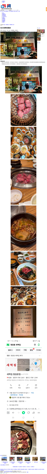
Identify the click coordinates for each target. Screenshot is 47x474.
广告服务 (29, 469)
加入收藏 (20, 466)
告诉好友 (24, 466)
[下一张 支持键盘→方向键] (13, 31)
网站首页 (1, 469)
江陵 (4, 11)
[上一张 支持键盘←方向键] (4, 31)
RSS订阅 (39, 469)
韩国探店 (7, 24)
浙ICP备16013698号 (9, 471)
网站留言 (36, 469)
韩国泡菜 (11, 11)
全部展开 (16, 30)
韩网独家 (6, 11)
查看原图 (12, 30)
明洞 (14, 11)
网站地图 (22, 469)
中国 (19, 11)
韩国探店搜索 (15, 466)
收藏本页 (3, 1)
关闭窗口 (32, 466)
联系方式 (12, 469)
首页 (4, 24)
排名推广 (25, 469)
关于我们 (8, 469)
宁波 (9, 11)
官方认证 (5, 469)
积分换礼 (32, 469)
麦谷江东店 (36, 462)
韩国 (16, 11)
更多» (1, 455)
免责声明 (19, 469)
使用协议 (15, 469)
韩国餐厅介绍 (12, 24)
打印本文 (28, 466)
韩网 (5, 472)
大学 (2, 11)
